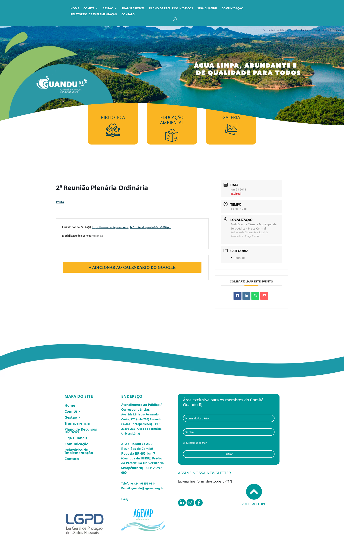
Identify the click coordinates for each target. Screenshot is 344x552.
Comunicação (232, 8)
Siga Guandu (207, 8)
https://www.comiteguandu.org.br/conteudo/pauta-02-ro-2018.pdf (131, 227)
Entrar (229, 454)
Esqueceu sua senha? (195, 443)
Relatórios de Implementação (93, 14)
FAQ (124, 498)
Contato (128, 14)
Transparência (133, 8)
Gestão (108, 8)
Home (74, 8)
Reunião (239, 258)
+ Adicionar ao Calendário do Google (132, 267)
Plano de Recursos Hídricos (171, 8)
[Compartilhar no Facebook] (237, 296)
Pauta (60, 202)
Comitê (88, 8)
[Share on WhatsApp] (255, 296)
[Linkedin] (246, 296)
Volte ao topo (254, 504)
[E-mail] (264, 296)
